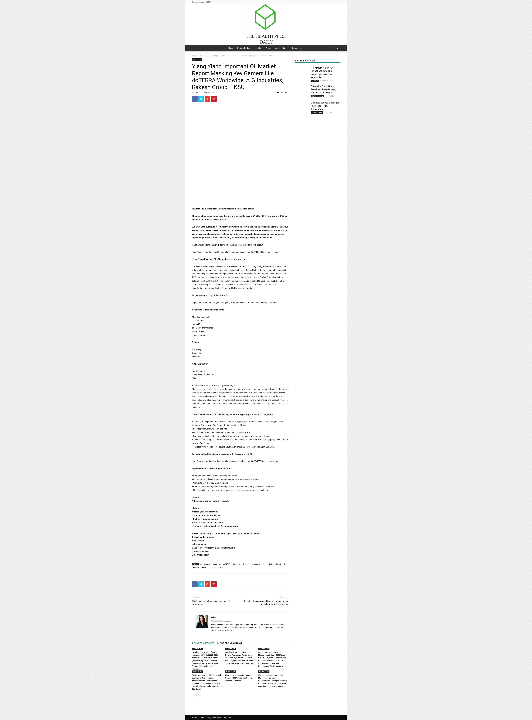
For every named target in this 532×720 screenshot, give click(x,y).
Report (213, 567)
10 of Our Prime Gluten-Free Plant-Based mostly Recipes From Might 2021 (324, 89)
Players (196, 567)
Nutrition (258, 48)
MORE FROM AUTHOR (229, 643)
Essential (236, 564)
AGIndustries (205, 564)
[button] (336, 48)
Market (278, 564)
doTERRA (226, 564)
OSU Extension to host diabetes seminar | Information (211, 602)
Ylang (221, 567)
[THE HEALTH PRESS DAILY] (266, 24)
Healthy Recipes (244, 48)
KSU (270, 564)
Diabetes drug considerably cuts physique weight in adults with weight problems (266, 602)
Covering (216, 564)
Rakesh (205, 567)
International (255, 564)
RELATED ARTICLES (203, 643)
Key (265, 564)
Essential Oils (298, 48)
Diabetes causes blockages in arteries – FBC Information (325, 105)
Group (245, 564)
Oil (285, 564)
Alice (197, 93)
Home (230, 48)
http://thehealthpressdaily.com (221, 621)
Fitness (285, 48)
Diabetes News (272, 48)
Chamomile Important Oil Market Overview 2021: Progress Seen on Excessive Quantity (239, 678)
